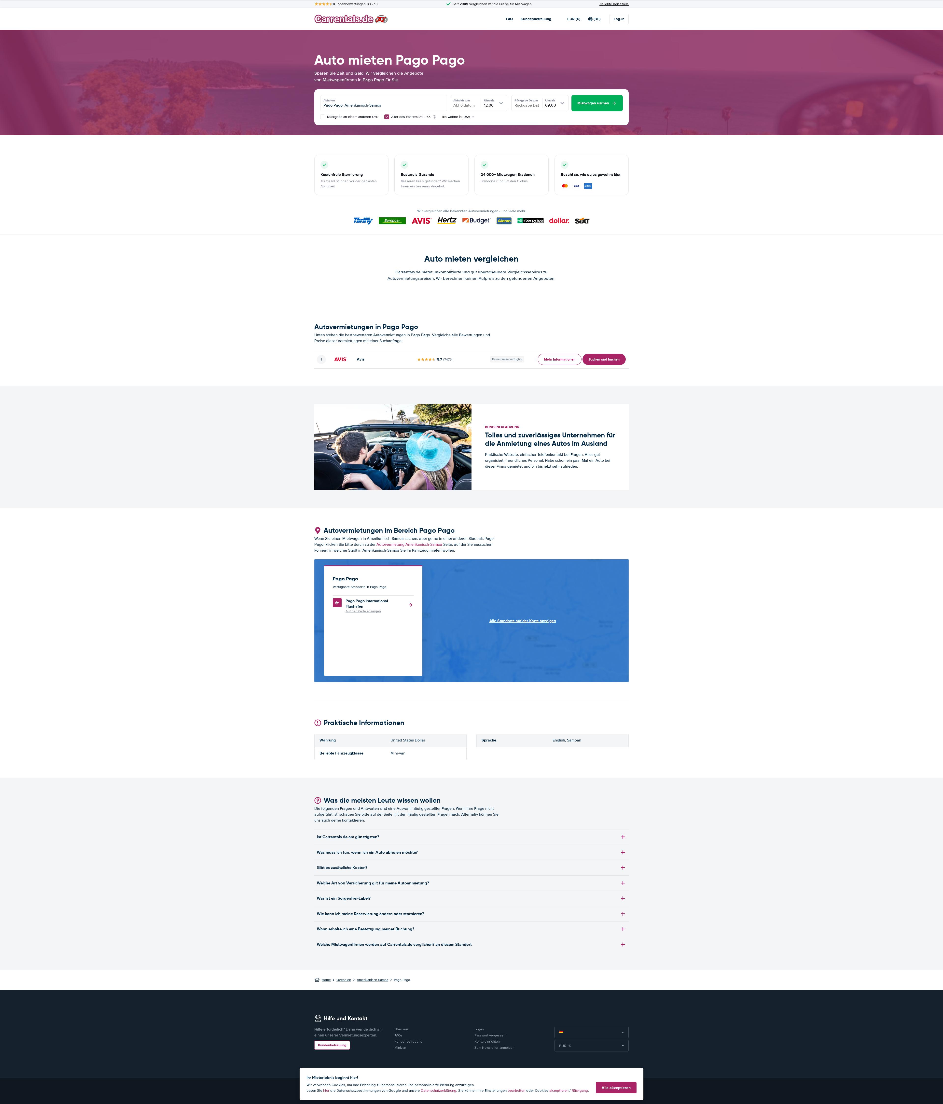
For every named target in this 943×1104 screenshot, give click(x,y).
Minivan (400, 1048)
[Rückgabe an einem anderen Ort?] (322, 116)
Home (326, 980)
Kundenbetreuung (536, 19)
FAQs (398, 1035)
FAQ (509, 19)
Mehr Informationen (559, 359)
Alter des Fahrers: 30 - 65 (410, 117)
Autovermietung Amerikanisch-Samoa (409, 544)
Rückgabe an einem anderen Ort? (352, 117)
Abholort (329, 100)
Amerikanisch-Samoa (372, 980)
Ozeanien (343, 980)
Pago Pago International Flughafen (367, 603)
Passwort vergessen (489, 1035)
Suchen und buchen (604, 359)
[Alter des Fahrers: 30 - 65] (386, 116)
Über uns (401, 1029)
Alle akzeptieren (616, 1087)
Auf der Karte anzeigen (363, 611)
